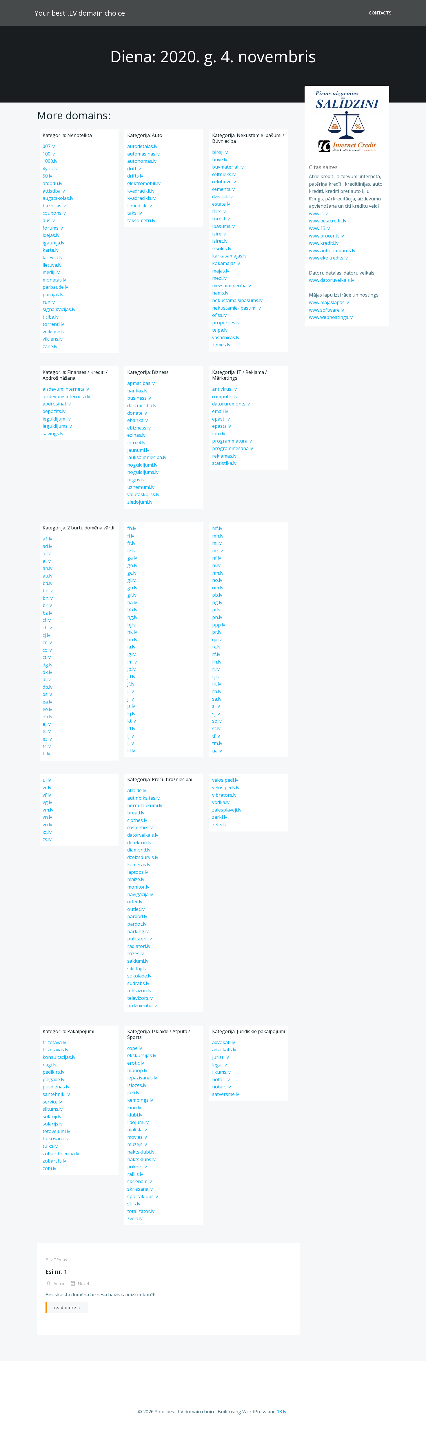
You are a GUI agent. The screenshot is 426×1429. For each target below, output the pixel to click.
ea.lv (47, 702)
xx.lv (47, 832)
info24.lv (136, 442)
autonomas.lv (141, 161)
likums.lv (221, 1072)
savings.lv (53, 433)
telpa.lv (219, 330)
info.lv (218, 433)
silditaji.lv (137, 968)
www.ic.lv (318, 213)
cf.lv (47, 620)
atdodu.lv (52, 183)
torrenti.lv (53, 324)
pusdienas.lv (56, 1086)
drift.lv (134, 168)
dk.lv (47, 672)
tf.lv (216, 736)
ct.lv (47, 657)
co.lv (47, 650)
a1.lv (47, 539)
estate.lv (221, 204)
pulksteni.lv (139, 938)
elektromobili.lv (144, 183)
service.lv (52, 1102)
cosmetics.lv (140, 827)
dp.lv (47, 687)
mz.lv (217, 550)
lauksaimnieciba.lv (146, 457)
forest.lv (221, 218)
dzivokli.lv (222, 196)
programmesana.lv (232, 448)
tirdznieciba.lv (142, 1005)
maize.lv (135, 879)
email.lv (220, 411)
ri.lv (216, 669)
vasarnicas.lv (225, 337)
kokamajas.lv (226, 263)
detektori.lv (139, 842)
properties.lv (226, 322)
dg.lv (47, 664)
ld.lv (131, 728)
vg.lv (47, 802)
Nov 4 (83, 1283)
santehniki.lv (56, 1094)
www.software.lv (326, 310)
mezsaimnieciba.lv (231, 285)
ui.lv (47, 780)
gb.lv (132, 565)
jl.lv (130, 699)
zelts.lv (219, 824)
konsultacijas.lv (59, 1057)
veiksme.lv (54, 331)
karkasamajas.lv (229, 256)
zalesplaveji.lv (226, 810)
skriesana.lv (140, 1189)
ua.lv (217, 751)
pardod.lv (137, 916)
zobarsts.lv (54, 1161)
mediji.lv (51, 272)
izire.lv (219, 234)
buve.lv (219, 159)
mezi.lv (219, 278)
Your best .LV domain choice (79, 13)
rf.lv (216, 654)
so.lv (217, 721)
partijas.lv (53, 294)
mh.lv (217, 536)
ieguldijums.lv (57, 426)
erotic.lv (135, 1063)
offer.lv (134, 901)
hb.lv (132, 609)
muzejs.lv (137, 1144)
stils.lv (133, 1203)
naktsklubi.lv (140, 1152)
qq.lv (217, 639)
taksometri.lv (141, 220)
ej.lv (47, 724)
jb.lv (131, 669)
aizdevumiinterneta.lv (66, 389)
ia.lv (131, 647)
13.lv (281, 1411)
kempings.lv (140, 1100)
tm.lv (217, 743)
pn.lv (217, 617)
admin (58, 1283)
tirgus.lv (136, 479)
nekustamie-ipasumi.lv (236, 308)
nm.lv (217, 573)
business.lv (139, 398)
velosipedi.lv (225, 780)
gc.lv (131, 573)
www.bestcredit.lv (327, 221)
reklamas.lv (224, 456)
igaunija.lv (53, 243)
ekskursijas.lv (141, 1055)
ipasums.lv (223, 226)
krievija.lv (53, 257)
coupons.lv (54, 213)
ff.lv (46, 753)
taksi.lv (134, 213)
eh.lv (47, 716)
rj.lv (216, 676)
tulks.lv (50, 1146)
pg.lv (217, 602)
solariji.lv (52, 1116)
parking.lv (138, 931)
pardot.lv (136, 924)
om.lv (217, 587)
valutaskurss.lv (143, 494)
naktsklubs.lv (141, 1159)
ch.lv (47, 627)
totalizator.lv (140, 1211)
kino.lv (134, 1107)
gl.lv (131, 580)
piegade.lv (53, 1079)
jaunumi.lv (138, 450)
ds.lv (47, 694)
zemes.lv (221, 344)
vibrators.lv (224, 795)
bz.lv (47, 613)
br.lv (47, 605)
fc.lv (47, 746)
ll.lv (130, 743)
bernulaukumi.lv (144, 805)
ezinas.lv (136, 435)
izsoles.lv (221, 248)
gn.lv (132, 587)
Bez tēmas (56, 1259)
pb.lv (217, 595)
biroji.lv (220, 152)
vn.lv (47, 817)
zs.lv (47, 839)
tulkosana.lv (56, 1138)
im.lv (132, 662)
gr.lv (131, 595)
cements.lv (223, 189)
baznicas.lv (54, 205)
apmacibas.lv (141, 383)
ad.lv (47, 546)
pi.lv (216, 609)
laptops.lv (137, 872)
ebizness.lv (139, 428)
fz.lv (131, 550)
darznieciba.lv (141, 405)
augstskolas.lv (58, 198)
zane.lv (50, 346)
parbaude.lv (55, 287)
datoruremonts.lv (231, 404)
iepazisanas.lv (142, 1078)
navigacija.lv (140, 894)
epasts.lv (221, 426)
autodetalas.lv (142, 146)
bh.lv (48, 590)
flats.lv (219, 211)
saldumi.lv (137, 961)
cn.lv (47, 642)
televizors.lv (140, 998)
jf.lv (130, 684)
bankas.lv (137, 391)
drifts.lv (135, 176)
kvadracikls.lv (141, 198)
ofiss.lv (219, 315)
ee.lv (47, 709)
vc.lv (47, 787)
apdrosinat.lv (57, 404)
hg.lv (132, 617)
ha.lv (132, 602)
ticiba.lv (51, 317)
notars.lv (221, 1086)
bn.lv (48, 598)
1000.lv (50, 161)
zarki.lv (219, 817)
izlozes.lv (136, 1085)
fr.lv (131, 543)
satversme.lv (225, 1094)
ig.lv (131, 654)
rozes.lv (135, 953)
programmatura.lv (232, 441)
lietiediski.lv (139, 205)
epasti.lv (221, 419)
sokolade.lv (139, 976)
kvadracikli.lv (140, 191)
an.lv (47, 568)
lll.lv (131, 751)
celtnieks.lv (224, 174)
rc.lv (216, 647)
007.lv (49, 146)
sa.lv (216, 699)
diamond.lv (138, 850)
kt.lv (131, 721)
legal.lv (219, 1064)
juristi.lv (220, 1057)
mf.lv (217, 528)
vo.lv (47, 824)
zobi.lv (49, 1168)
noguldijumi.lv (142, 465)
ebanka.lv (137, 420)
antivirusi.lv (224, 389)
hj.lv (131, 625)
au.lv (47, 576)
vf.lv (47, 795)
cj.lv (46, 635)
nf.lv (216, 558)
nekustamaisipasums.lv (237, 300)
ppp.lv (218, 625)
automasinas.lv (143, 154)
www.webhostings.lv (331, 317)
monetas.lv (54, 280)
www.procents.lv (326, 236)
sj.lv (216, 713)
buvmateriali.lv (228, 167)
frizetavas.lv (55, 1049)
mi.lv (217, 543)
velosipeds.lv (225, 787)
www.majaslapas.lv (329, 302)
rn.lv (216, 691)
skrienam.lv (139, 1181)
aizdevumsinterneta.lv (66, 396)
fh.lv (131, 528)
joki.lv (133, 1092)
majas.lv (220, 271)
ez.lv (47, 739)
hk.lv (132, 632)
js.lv (131, 706)
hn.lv (132, 639)
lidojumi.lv (138, 1122)
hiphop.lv (137, 1070)
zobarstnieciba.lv (61, 1153)
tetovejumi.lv (56, 1131)
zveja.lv (135, 1218)
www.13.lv (319, 228)
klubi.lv (134, 1115)
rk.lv (216, 684)
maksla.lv (137, 1129)
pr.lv (216, 632)
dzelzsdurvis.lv (142, 857)
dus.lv (49, 220)
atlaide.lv (136, 790)
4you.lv (50, 168)
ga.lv (132, 558)
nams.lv (220, 293)
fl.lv (130, 536)
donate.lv (137, 413)
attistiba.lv (54, 191)
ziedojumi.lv (139, 502)
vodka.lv (221, 802)
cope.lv (134, 1048)
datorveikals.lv (142, 835)
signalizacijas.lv (59, 309)
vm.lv (48, 810)
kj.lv (131, 713)
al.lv (47, 561)
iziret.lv (219, 241)
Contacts (380, 13)
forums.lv (53, 228)
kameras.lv (138, 864)
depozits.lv (54, 411)
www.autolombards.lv (332, 250)
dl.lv (47, 679)
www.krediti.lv (323, 243)
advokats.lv (224, 1049)
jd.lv (131, 676)
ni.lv (216, 565)
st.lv (216, 728)
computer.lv (225, 396)
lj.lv (130, 736)
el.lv (47, 731)
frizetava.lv (54, 1042)
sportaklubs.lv (142, 1196)
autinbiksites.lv (143, 798)
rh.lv (216, 662)
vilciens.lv (53, 339)
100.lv (49, 154)
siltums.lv (53, 1109)
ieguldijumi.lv (57, 419)
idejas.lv (51, 235)
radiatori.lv (138, 946)
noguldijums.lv (143, 472)
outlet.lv (136, 909)
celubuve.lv (224, 181)
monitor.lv (138, 887)
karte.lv (51, 250)
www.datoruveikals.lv (331, 280)
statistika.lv (224, 463)
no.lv (217, 580)
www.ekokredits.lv (328, 258)
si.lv (216, 706)
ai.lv (47, 553)
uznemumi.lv (140, 487)
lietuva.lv (52, 265)
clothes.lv (137, 820)
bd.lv (47, 583)
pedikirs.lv (53, 1072)
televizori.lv (139, 990)
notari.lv (221, 1079)
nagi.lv (50, 1064)
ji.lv (130, 691)
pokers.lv (137, 1166)
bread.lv (135, 812)
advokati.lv (223, 1042)
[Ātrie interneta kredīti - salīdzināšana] (347, 121)
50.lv (47, 176)
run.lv (49, 302)
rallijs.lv (135, 1174)
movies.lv (137, 1137)
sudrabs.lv (138, 983)
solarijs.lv (53, 1124)
